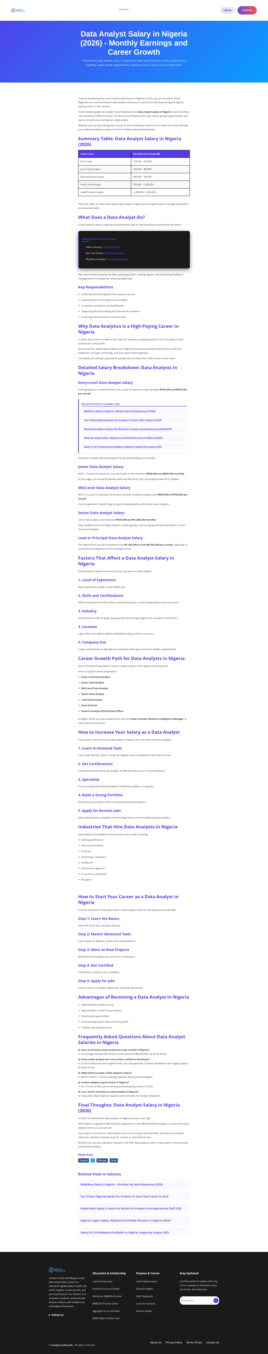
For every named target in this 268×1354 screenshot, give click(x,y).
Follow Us (58, 1315)
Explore (123, 9)
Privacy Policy (174, 1342)
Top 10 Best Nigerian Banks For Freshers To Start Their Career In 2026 (123, 420)
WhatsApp (102, 1160)
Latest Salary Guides (146, 1281)
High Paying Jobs (144, 1296)
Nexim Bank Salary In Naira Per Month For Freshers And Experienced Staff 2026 (128, 429)
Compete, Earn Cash (117, 259)
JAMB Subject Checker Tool (106, 1318)
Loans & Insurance (145, 1303)
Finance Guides (144, 1311)
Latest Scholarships (103, 1281)
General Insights (144, 1288)
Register (247, 10)
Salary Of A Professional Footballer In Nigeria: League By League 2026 (122, 446)
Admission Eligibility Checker (107, 1296)
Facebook (83, 1160)
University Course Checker (106, 1288)
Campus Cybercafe (62, 1345)
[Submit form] (215, 1300)
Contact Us (212, 1342)
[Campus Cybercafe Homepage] (18, 10)
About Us (155, 1342)
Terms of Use (194, 1342)
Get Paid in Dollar (111, 247)
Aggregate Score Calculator (106, 1311)
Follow (113, 1160)
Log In (227, 10)
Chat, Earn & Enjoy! (114, 253)
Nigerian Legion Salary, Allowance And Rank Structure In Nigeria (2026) (123, 437)
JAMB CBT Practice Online (105, 1303)
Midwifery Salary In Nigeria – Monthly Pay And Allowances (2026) (119, 411)
